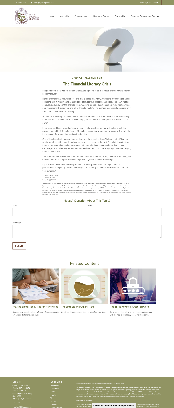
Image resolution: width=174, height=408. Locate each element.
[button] (51, 16)
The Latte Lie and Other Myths (77, 307)
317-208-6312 (21, 2)
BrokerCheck (120, 383)
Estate (53, 391)
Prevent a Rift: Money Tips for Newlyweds (35, 307)
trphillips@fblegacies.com (44, 2)
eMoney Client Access (149, 2)
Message (16, 222)
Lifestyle (53, 404)
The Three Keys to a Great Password (129, 307)
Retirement (54, 385)
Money (53, 401)
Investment (54, 388)
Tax (51, 398)
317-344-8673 (24, 388)
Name (15, 205)
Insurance (54, 395)
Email (90, 205)
